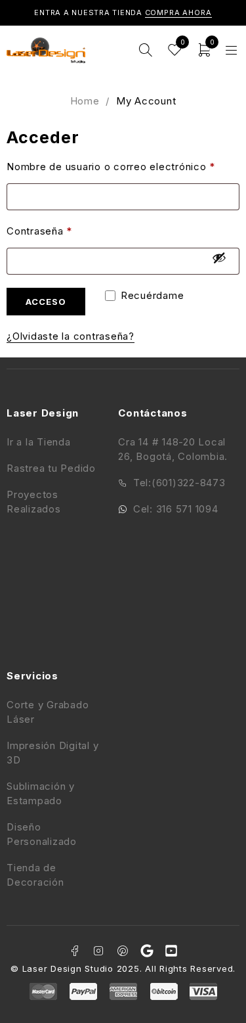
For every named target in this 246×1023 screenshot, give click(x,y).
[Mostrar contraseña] (219, 257)
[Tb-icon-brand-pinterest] (123, 950)
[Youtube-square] (171, 950)
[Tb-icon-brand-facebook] (74, 950)
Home (85, 101)
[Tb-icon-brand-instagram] (99, 950)
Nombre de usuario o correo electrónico (111, 166)
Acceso (46, 301)
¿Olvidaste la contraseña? (70, 336)
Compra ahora (178, 12)
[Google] (147, 950)
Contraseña (39, 231)
